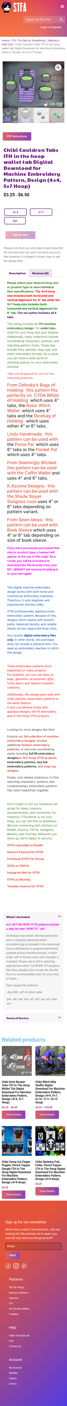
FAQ (11, 1340)
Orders (12, 1378)
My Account (15, 1367)
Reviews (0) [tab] (40, 273)
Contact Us (15, 1346)
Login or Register (51, 27)
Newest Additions (18, 1292)
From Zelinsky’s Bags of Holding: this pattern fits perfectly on (32, 390)
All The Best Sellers (19, 1308)
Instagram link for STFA (23, 872)
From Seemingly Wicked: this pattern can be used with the (32, 468)
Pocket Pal (46, 449)
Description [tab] (17, 273)
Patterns (14, 1298)
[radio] (15, 212)
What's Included (18, 917)
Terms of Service (17, 1018)
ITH (14, 40)
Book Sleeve (19, 530)
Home (5, 40)
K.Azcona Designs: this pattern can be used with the (32, 491)
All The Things (16, 1287)
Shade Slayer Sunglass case (24, 499)
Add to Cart (20, 235)
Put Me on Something (31, 40)
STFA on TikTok (18, 866)
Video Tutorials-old (19, 1335)
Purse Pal (25, 444)
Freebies (13, 1314)
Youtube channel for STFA (25, 886)
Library (13, 1383)
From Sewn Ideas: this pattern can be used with (32, 522)
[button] (62, 6)
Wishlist (13, 1373)
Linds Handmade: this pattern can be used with (32, 436)
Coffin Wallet (38, 473)
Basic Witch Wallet (28, 408)
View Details (13, 1114)
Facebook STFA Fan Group (25, 859)
